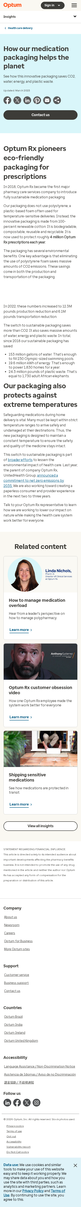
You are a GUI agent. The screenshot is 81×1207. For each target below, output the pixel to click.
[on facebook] (17, 1103)
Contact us (41, 115)
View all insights (41, 826)
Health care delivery (20, 28)
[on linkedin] (7, 1103)
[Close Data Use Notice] (75, 1165)
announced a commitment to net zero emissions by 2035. (33, 480)
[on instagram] (36, 1103)
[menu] (74, 5)
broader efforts (20, 460)
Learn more (19, 630)
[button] (57, 103)
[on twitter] (27, 1103)
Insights (9, 17)
